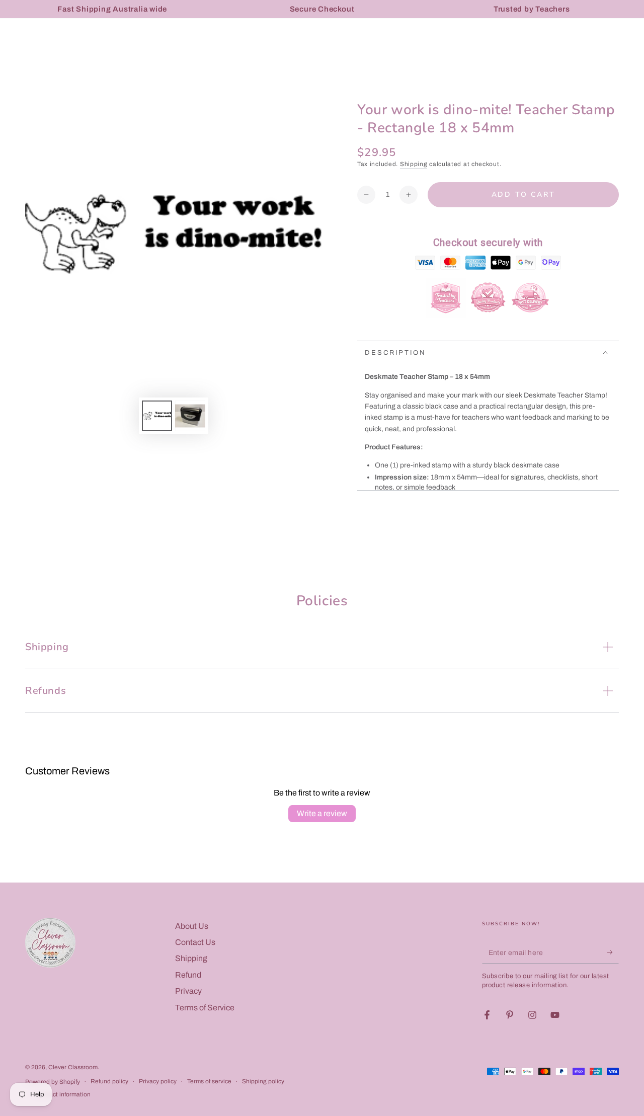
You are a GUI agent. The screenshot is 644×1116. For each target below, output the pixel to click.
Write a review (322, 813)
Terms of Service (204, 1007)
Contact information (63, 1094)
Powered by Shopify (52, 1081)
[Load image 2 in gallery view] (190, 416)
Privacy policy (158, 1081)
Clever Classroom (73, 1067)
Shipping (414, 164)
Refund (188, 975)
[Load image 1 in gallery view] (157, 416)
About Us (191, 926)
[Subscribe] (613, 952)
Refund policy (109, 1081)
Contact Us (195, 942)
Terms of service (209, 1081)
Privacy (188, 991)
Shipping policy (263, 1081)
